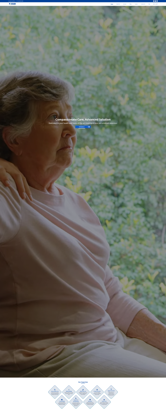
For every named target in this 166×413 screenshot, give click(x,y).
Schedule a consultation (82, 127)
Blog (130, 4)
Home (112, 4)
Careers (136, 4)
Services (124, 4)
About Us (118, 4)
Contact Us (143, 4)
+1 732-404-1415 (19, 1)
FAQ (149, 4)
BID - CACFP (155, 4)
